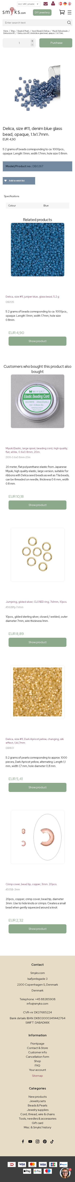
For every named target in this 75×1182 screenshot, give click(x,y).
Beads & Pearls (37, 1105)
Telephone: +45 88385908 (37, 999)
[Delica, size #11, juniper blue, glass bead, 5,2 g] (37, 257)
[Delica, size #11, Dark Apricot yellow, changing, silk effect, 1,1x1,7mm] (37, 699)
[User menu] (53, 4)
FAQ (37, 1065)
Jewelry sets (37, 1101)
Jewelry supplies (37, 1110)
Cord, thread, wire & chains (37, 1114)
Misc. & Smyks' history (37, 1127)
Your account (37, 1070)
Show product (38, 341)
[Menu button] (69, 12)
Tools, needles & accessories (37, 1118)
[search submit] (69, 23)
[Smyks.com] (14, 12)
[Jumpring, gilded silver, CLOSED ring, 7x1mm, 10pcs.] (37, 562)
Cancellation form (37, 1057)
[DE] (65, 3)
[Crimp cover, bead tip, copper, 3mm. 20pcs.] (37, 845)
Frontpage (37, 1043)
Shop (37, 1061)
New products (38, 1097)
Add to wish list (16, 180)
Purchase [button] (57, 43)
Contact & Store (37, 1048)
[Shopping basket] (62, 12)
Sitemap (37, 1076)
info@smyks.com (37, 1004)
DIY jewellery (42, 12)
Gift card (37, 1123)
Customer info (37, 1052)
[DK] (60, 3)
